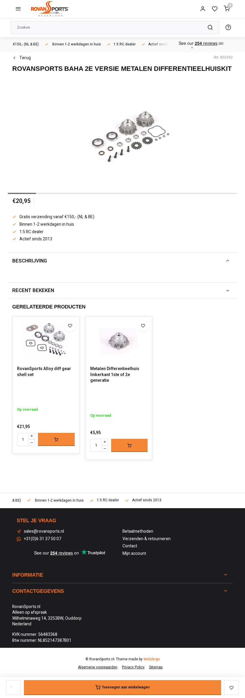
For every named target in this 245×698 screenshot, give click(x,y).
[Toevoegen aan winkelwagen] (56, 439)
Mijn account (134, 554)
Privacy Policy (133, 667)
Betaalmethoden (137, 531)
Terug (25, 58)
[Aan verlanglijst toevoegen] (70, 326)
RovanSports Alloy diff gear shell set (44, 372)
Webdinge (151, 659)
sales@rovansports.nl (44, 531)
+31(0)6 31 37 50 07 (42, 539)
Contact (129, 546)
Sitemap (156, 667)
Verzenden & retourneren (146, 539)
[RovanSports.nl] (50, 9)
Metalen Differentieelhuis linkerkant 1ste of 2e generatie (114, 375)
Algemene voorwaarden (97, 667)
